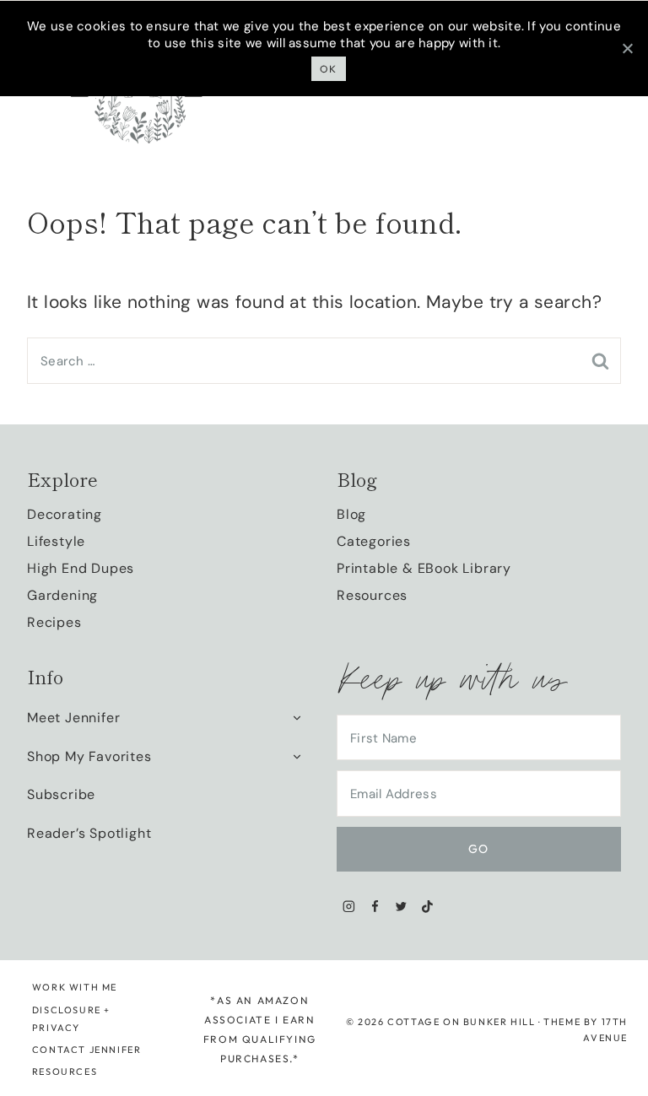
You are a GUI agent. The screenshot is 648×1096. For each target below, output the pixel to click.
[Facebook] (375, 906)
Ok (329, 68)
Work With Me (74, 987)
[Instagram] (349, 906)
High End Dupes (80, 568)
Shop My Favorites (89, 756)
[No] (626, 48)
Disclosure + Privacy (71, 1019)
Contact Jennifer (87, 1050)
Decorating (64, 514)
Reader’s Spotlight (89, 833)
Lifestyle (56, 541)
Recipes (54, 622)
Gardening (62, 595)
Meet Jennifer (73, 717)
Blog (351, 514)
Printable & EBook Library (424, 568)
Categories (374, 541)
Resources (372, 595)
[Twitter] (401, 906)
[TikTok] (427, 906)
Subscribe (61, 794)
